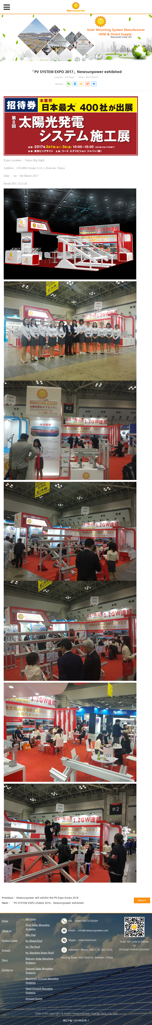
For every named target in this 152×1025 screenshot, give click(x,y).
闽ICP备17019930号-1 (76, 1020)
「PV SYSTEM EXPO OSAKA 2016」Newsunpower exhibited (47, 903)
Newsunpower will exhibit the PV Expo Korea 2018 (47, 897)
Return (142, 900)
